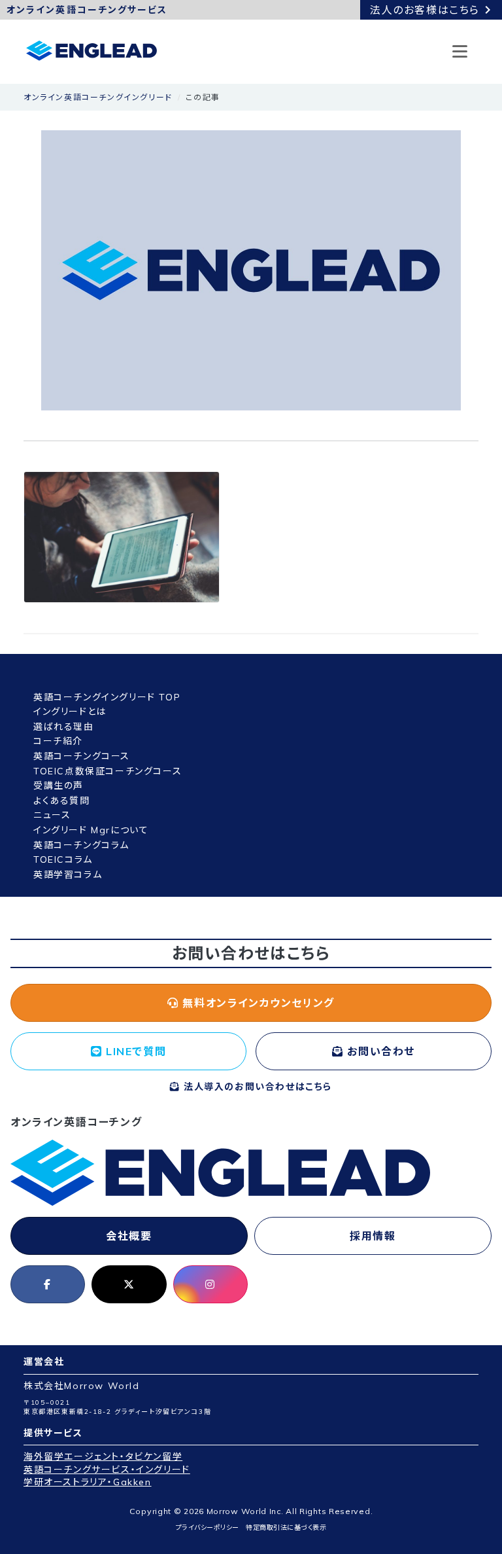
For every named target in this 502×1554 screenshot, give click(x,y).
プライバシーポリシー (207, 1527)
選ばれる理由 (63, 726)
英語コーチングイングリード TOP (106, 697)
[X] (129, 1284)
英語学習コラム (67, 874)
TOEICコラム (63, 859)
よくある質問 (61, 800)
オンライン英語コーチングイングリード (98, 97)
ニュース (52, 815)
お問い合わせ (379, 1051)
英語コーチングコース (81, 756)
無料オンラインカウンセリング (257, 1002)
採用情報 (372, 1235)
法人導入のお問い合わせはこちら (256, 1087)
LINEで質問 (134, 1051)
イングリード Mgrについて (90, 830)
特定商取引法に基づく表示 (286, 1527)
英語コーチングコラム (81, 845)
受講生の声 (58, 785)
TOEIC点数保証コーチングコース (107, 771)
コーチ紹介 (58, 741)
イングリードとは (70, 711)
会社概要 (129, 1235)
